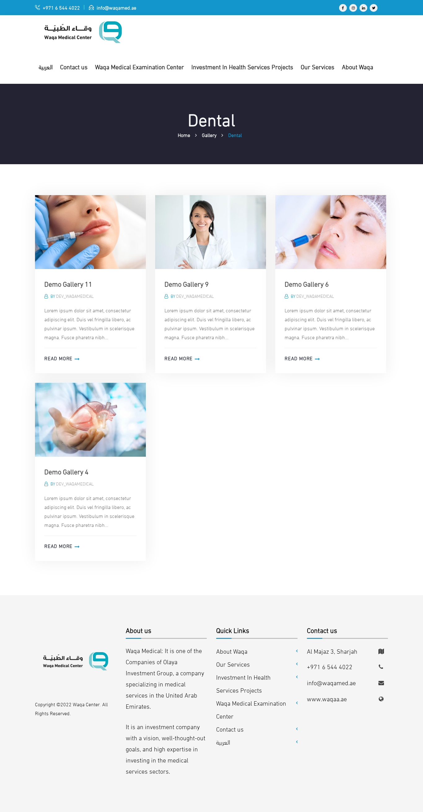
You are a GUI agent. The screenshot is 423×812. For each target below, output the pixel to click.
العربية (223, 741)
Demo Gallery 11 (68, 283)
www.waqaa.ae (327, 698)
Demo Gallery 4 (66, 471)
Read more (58, 358)
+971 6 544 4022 (60, 7)
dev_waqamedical (75, 296)
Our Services (233, 663)
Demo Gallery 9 (186, 283)
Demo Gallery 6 (307, 283)
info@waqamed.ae (115, 7)
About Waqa (231, 650)
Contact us (230, 728)
